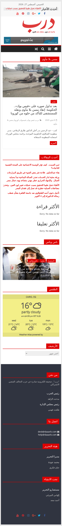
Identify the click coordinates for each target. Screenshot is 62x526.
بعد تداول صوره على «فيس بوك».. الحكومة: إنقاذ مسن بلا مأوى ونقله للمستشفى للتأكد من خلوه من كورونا (34, 109)
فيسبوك (23, 120)
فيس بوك (30, 120)
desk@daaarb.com (47, 431)
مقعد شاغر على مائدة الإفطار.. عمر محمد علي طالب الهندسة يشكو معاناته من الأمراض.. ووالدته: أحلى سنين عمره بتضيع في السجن (30, 268)
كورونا (16, 120)
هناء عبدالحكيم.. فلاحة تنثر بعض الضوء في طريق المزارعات (33, 172)
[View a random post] (36, 49)
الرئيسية (51, 260)
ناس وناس (33, 260)
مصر (54, 101)
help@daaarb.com (47, 434)
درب (37, 120)
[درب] (56, 49)
